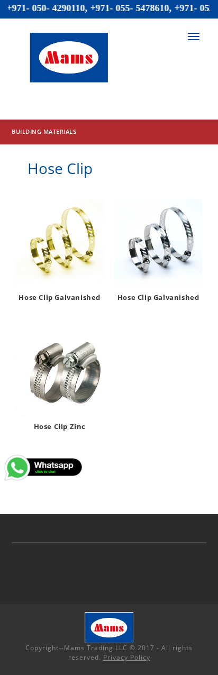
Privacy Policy (126, 657)
